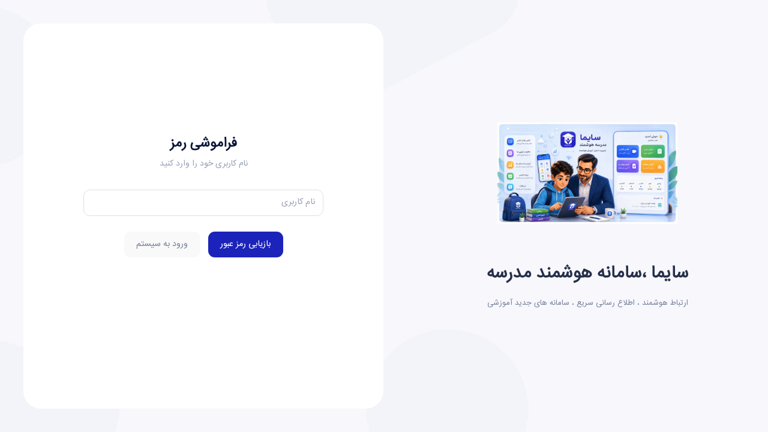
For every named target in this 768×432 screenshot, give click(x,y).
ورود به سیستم (162, 244)
